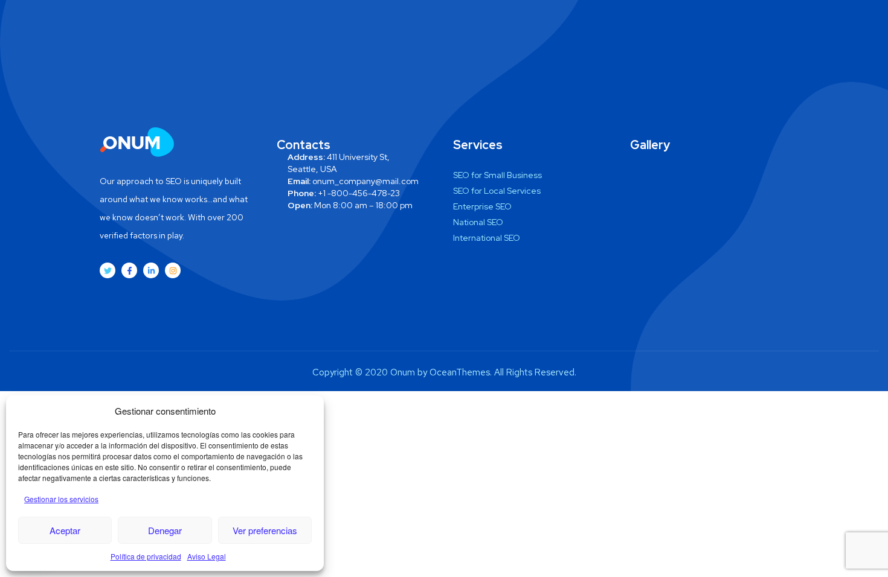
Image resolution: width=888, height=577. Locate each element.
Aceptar (65, 530)
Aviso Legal (206, 556)
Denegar (165, 530)
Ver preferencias (265, 530)
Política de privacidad (146, 556)
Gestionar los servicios (61, 499)
